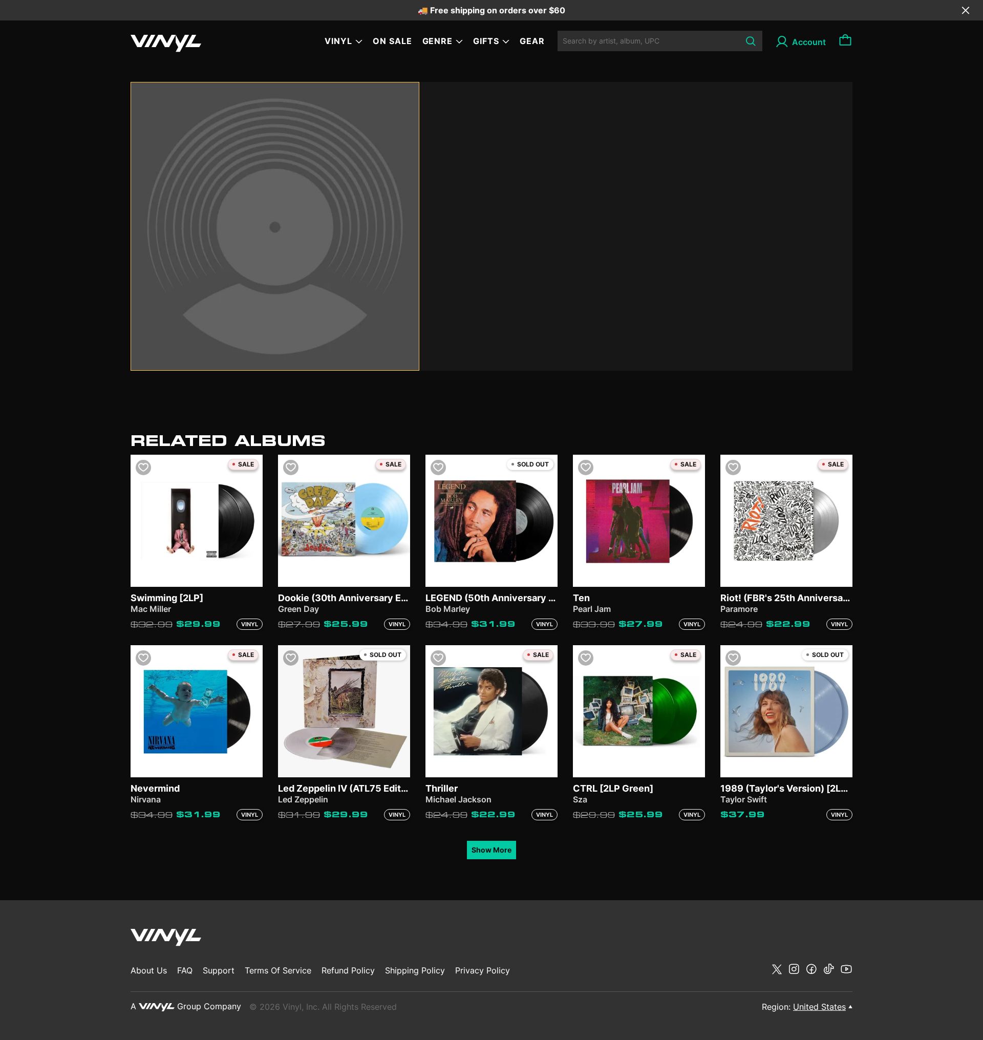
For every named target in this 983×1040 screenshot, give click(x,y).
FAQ (185, 970)
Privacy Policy (482, 970)
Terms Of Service (278, 970)
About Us (149, 970)
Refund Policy (348, 970)
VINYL (338, 41)
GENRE (437, 41)
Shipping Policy (415, 970)
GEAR (532, 41)
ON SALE (392, 41)
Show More (491, 849)
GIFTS (486, 41)
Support (218, 970)
